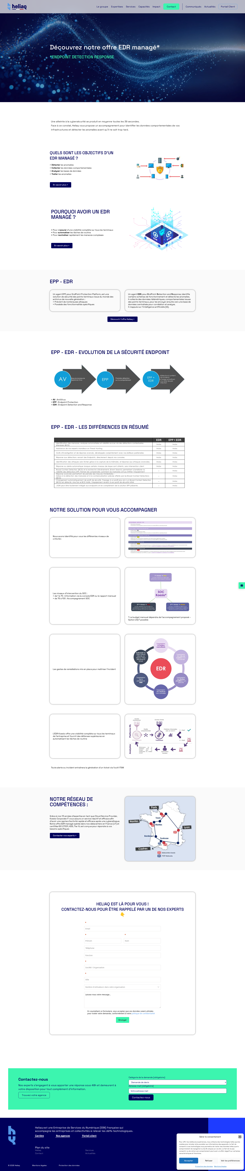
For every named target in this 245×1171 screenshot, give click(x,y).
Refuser (208, 1160)
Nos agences (63, 1135)
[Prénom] (102, 934)
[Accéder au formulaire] (242, 585)
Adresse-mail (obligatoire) (141, 1086)
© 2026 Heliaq (14, 1165)
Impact (156, 6)
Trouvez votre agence (34, 1095)
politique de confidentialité (143, 1013)
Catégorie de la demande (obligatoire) (147, 1077)
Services (130, 6)
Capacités (144, 6)
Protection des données (204, 1166)
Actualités (209, 6)
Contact (171, 6)
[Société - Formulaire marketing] (122, 961)
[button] (240, 1137)
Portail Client (228, 6)
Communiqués (193, 6)
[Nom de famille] (142, 934)
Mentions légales (220, 1166)
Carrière (39, 1135)
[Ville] (122, 973)
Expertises (117, 6)
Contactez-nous (141, 1097)
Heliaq (38, 1150)
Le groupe (102, 6)
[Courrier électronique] (122, 922)
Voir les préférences (230, 1160)
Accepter (188, 1160)
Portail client (89, 1135)
